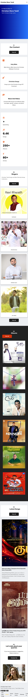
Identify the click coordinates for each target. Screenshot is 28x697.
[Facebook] (1, 691)
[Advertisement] (14, 26)
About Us (11, 694)
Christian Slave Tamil (7, 2)
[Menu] (26, 2)
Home (7, 694)
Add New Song (2, 694)
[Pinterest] (6, 691)
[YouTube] (7, 691)
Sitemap (22, 694)
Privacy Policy (16, 694)
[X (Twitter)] (3, 691)
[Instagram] (4, 691)
